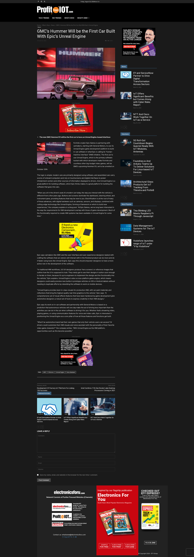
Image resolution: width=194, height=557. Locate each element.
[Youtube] (76, 537)
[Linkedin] (73, 45)
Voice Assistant (70, 372)
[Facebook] (38, 1)
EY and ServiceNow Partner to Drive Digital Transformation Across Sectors (49, 419)
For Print (116, 547)
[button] (154, 18)
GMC (44, 372)
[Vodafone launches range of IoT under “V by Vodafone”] (125, 242)
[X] (44, 1)
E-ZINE (152, 543)
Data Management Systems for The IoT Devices (144, 228)
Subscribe (117, 546)
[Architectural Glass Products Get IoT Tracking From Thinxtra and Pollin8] (125, 183)
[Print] (84, 45)
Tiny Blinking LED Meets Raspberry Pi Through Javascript (143, 213)
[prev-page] (38, 427)
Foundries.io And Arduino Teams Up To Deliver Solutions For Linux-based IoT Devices (143, 167)
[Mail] (68, 537)
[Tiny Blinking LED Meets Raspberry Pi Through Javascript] (125, 212)
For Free (104, 547)
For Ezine (129, 547)
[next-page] (42, 427)
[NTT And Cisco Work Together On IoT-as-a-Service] (103, 406)
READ (150, 543)
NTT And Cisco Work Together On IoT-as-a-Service (142, 117)
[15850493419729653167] (76, 132)
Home (39, 25)
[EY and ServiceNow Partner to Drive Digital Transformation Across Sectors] (49, 406)
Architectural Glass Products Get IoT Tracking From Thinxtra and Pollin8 (143, 186)
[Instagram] (41, 1)
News (53, 25)
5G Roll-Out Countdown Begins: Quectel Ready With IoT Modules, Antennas (143, 146)
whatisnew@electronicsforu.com (74, 535)
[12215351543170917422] (76, 365)
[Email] (78, 45)
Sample (104, 546)
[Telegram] (89, 45)
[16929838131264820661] (76, 250)
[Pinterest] (63, 45)
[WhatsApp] (68, 45)
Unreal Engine (60, 372)
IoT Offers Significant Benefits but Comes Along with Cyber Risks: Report (75, 419)
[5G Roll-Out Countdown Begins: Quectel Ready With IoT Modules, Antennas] (125, 142)
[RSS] (72, 537)
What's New (46, 25)
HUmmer (51, 372)
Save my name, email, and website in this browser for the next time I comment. (69, 475)
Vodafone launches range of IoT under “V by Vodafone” (143, 243)
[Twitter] (74, 537)
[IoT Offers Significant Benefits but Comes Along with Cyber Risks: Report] (76, 406)
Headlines (40, 414)
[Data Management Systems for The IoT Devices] (125, 227)
